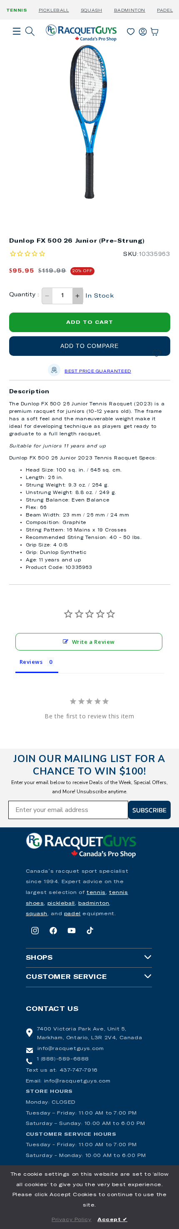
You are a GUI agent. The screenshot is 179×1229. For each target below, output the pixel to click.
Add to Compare (89, 346)
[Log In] (143, 30)
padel (72, 913)
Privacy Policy (71, 1219)
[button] (16, 43)
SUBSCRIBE (149, 810)
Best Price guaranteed (98, 371)
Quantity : (24, 295)
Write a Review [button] (93, 642)
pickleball (61, 903)
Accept (112, 1219)
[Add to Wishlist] (157, 353)
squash (37, 913)
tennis (96, 892)
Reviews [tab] (31, 661)
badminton (93, 903)
